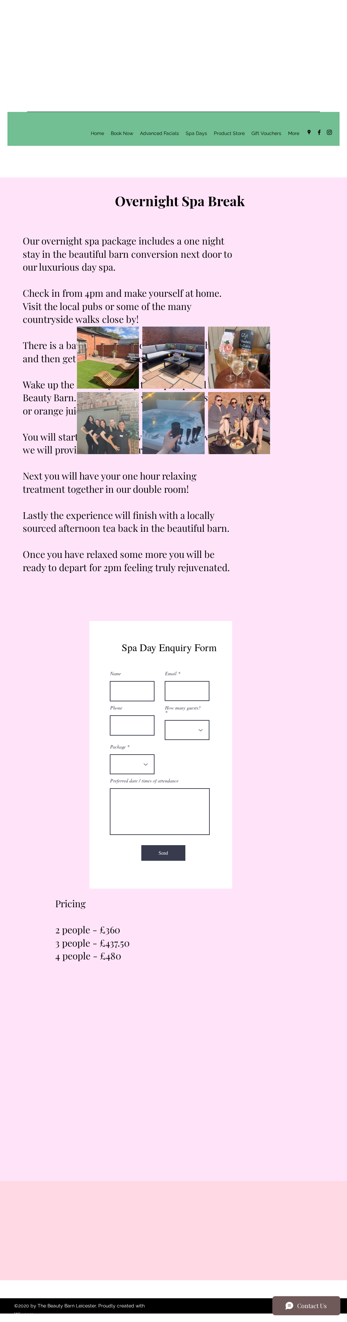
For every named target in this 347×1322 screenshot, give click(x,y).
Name (115, 673)
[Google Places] (309, 132)
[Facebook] (319, 132)
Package (118, 746)
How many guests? (183, 708)
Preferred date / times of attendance (144, 780)
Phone (116, 707)
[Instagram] (329, 132)
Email (171, 673)
